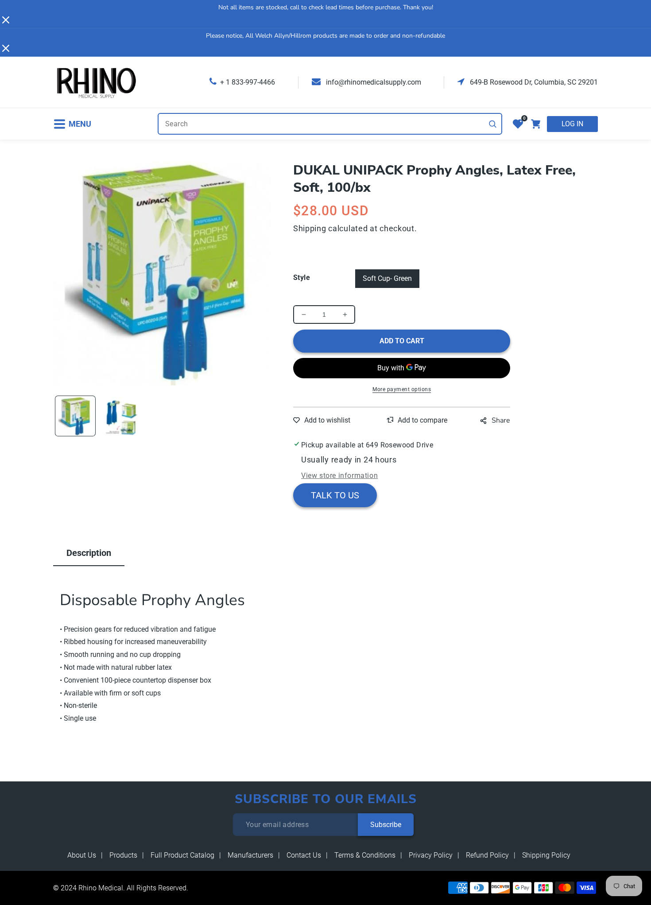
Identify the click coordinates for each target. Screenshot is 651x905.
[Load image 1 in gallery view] (75, 416)
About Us (81, 855)
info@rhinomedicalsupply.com (372, 82)
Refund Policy (487, 855)
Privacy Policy (431, 855)
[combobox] (330, 124)
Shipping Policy (546, 855)
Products (123, 855)
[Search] (493, 124)
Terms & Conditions (364, 855)
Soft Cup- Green (387, 278)
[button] (72, 124)
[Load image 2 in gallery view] (120, 416)
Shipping (309, 228)
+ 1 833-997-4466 (247, 82)
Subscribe (385, 824)
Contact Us (304, 855)
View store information (339, 475)
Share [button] (501, 420)
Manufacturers (250, 855)
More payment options (401, 389)
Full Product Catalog (182, 855)
